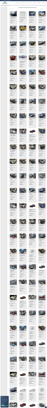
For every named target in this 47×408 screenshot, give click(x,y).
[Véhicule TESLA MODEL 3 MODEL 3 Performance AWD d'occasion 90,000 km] (13, 240)
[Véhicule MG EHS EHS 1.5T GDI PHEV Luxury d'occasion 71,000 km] (13, 77)
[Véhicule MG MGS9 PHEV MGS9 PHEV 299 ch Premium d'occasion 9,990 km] (42, 256)
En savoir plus (5, 400)
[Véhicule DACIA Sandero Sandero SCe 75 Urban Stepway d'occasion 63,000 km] (42, 136)
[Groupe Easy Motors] (4, 2)
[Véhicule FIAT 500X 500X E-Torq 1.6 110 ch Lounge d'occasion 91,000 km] (23, 91)
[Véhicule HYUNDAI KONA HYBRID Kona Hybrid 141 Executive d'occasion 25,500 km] (42, 287)
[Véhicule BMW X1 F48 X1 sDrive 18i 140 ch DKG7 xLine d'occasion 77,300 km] (23, 120)
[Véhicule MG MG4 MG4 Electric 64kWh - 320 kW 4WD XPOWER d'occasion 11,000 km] (13, 120)
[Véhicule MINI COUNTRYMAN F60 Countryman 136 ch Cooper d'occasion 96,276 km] (42, 62)
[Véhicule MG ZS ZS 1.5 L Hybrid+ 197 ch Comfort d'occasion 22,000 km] (13, 106)
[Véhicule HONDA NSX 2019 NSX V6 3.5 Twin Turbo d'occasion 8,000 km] (32, 18)
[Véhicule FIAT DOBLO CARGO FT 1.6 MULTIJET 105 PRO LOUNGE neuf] (23, 18)
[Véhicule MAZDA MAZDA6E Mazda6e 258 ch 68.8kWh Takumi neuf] (42, 271)
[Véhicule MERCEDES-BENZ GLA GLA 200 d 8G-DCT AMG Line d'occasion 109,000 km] (13, 256)
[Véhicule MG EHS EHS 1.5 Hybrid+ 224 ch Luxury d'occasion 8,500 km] (32, 33)
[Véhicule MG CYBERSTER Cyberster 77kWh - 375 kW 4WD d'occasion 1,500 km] (23, 33)
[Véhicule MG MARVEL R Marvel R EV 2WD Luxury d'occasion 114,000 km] (32, 91)
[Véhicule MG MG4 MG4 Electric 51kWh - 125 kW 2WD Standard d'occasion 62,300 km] (13, 91)
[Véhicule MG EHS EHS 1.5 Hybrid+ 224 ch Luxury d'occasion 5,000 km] (32, 62)
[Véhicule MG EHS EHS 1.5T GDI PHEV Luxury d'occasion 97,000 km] (42, 77)
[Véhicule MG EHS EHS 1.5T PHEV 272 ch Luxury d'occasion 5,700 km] (13, 302)
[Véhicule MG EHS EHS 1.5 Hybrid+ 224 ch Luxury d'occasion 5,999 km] (13, 62)
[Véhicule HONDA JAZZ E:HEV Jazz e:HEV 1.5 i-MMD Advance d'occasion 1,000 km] (32, 48)
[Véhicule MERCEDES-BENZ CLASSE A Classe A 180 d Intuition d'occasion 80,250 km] (42, 240)
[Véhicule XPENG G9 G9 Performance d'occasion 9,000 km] (23, 48)
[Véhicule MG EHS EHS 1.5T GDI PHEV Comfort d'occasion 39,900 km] (23, 287)
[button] (17, 3)
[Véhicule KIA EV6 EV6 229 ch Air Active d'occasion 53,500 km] (32, 106)
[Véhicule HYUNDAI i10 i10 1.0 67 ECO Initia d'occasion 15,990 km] (42, 18)
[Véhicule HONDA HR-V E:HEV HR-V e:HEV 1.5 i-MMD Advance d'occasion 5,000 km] (13, 48)
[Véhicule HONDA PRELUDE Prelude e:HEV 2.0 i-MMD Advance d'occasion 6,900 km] (23, 106)
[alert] (5, 401)
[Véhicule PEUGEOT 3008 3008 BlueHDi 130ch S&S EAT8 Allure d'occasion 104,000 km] (42, 151)
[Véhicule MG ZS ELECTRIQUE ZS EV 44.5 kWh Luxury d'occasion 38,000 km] (23, 77)
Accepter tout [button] (2, 405)
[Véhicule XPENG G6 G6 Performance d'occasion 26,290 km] (42, 48)
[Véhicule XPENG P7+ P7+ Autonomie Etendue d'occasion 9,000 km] (32, 120)
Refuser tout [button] (6, 405)
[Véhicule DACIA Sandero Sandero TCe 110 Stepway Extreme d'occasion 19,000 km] (32, 151)
